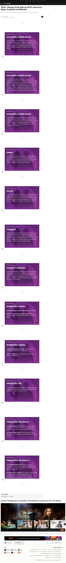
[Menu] (1, 3)
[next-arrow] (65, 524)
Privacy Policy (39, 549)
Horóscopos (11, 496)
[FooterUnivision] (8, 543)
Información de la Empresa (57, 549)
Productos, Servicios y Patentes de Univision (36, 555)
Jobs (41, 551)
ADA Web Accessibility (33, 551)
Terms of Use (50, 549)
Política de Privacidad (33, 549)
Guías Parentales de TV (57, 551)
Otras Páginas (18, 542)
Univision (6, 16)
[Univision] (7, 3)
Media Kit (49, 551)
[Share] (42, 17)
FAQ (52, 551)
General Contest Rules (57, 555)
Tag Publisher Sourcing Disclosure (46, 553)
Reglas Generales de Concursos (48, 555)
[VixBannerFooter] (33, 538)
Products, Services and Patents (56, 553)
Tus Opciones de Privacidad (57, 557)
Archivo (38, 551)
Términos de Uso (44, 549)
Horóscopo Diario (4, 5)
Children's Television (49, 557)
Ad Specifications (45, 551)
